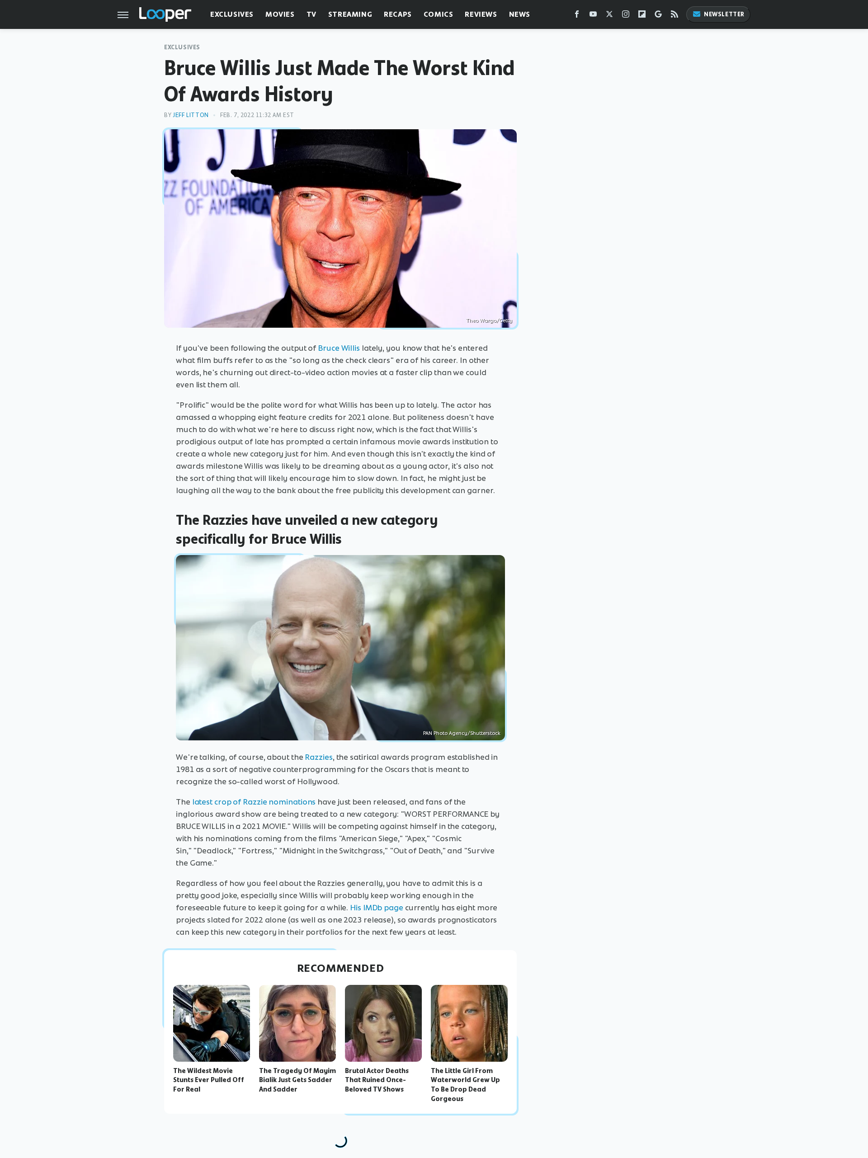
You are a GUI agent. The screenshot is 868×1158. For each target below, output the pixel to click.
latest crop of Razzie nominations (254, 801)
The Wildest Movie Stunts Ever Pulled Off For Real (208, 1080)
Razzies (318, 757)
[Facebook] (576, 16)
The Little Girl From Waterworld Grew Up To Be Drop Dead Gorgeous (465, 1084)
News (519, 14)
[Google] (658, 16)
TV (311, 14)
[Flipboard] (641, 16)
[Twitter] (609, 16)
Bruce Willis (339, 348)
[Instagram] (625, 16)
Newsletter (724, 14)
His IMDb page (376, 907)
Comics (438, 14)
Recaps (398, 14)
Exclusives (232, 14)
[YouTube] (593, 16)
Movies (280, 14)
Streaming (350, 14)
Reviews (481, 14)
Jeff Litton (191, 115)
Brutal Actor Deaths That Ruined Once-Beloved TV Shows (377, 1080)
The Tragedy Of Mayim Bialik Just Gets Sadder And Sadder (297, 1080)
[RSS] (674, 16)
